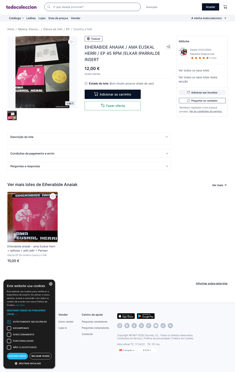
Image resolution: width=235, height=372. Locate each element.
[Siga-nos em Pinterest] (148, 325)
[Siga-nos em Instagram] (119, 325)
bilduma (184, 41)
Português (128, 350)
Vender (75, 18)
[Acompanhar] (71, 42)
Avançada (151, 7)
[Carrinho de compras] (225, 7)
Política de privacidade (157, 338)
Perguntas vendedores (94, 321)
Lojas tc (62, 327)
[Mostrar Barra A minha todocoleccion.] (225, 18)
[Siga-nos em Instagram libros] (127, 325)
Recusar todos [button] (40, 356)
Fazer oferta (115, 106)
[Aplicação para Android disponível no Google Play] (146, 316)
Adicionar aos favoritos (204, 92)
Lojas (42, 18)
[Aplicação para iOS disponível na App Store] (126, 316)
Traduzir (95, 38)
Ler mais (20, 305)
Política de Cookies (182, 338)
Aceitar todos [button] (17, 356)
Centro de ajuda (92, 314)
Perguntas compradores (95, 327)
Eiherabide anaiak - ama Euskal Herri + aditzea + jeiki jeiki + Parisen (31, 248)
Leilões (31, 18)
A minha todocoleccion (206, 18)
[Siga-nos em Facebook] (134, 325)
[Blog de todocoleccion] (170, 325)
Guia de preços (58, 18)
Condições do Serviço (129, 338)
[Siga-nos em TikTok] (163, 325)
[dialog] (29, 324)
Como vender (65, 321)
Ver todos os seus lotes (194, 70)
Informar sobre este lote (211, 283)
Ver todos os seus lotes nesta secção (198, 79)
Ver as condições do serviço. (205, 111)
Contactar (87, 334)
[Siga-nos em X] (141, 325)
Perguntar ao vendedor (204, 100)
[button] (89, 137)
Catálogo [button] (15, 18)
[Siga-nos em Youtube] (155, 325)
